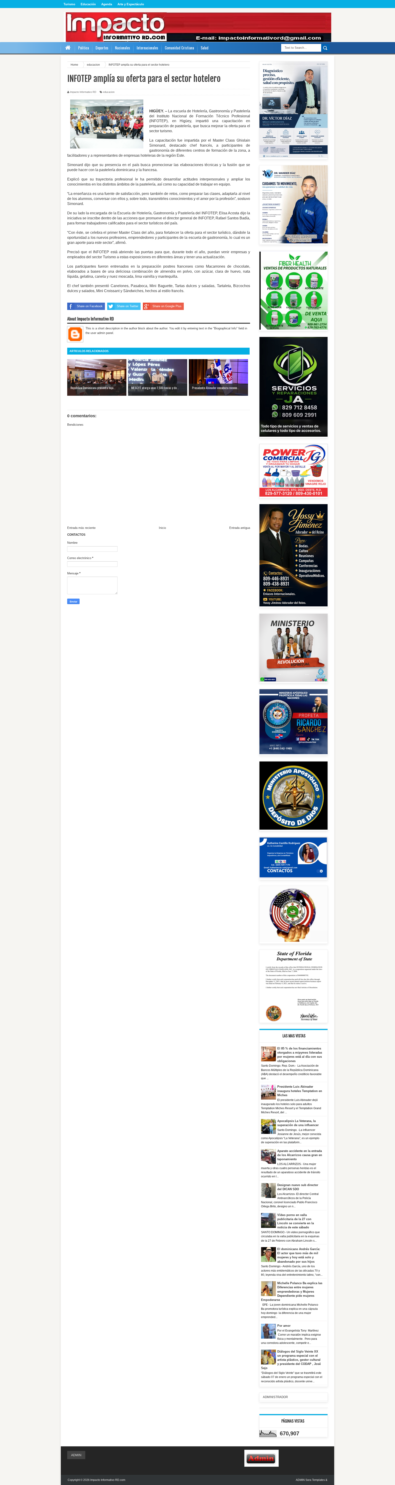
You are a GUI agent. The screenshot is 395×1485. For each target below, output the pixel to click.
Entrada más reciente (81, 528)
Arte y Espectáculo (130, 4)
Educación (88, 4)
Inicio (162, 528)
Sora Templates (315, 1480)
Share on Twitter (127, 306)
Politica (83, 48)
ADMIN (76, 1455)
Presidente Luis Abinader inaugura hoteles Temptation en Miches (299, 1091)
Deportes (102, 48)
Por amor (284, 1325)
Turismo (69, 4)
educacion (109, 92)
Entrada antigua (239, 528)
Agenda (106, 4)
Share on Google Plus (166, 306)
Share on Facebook (90, 306)
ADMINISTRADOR (275, 1397)
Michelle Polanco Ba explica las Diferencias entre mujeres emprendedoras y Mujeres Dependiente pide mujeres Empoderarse (292, 1291)
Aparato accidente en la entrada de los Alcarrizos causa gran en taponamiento (299, 1155)
